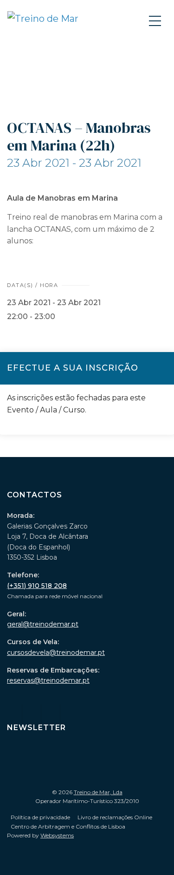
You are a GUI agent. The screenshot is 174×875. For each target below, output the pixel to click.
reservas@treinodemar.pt (48, 680)
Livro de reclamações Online (114, 817)
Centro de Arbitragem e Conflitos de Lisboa (68, 826)
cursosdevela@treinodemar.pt (56, 652)
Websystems (57, 835)
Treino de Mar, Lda (98, 792)
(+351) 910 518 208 (37, 585)
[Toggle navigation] (156, 20)
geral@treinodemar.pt (42, 624)
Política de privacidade (40, 817)
